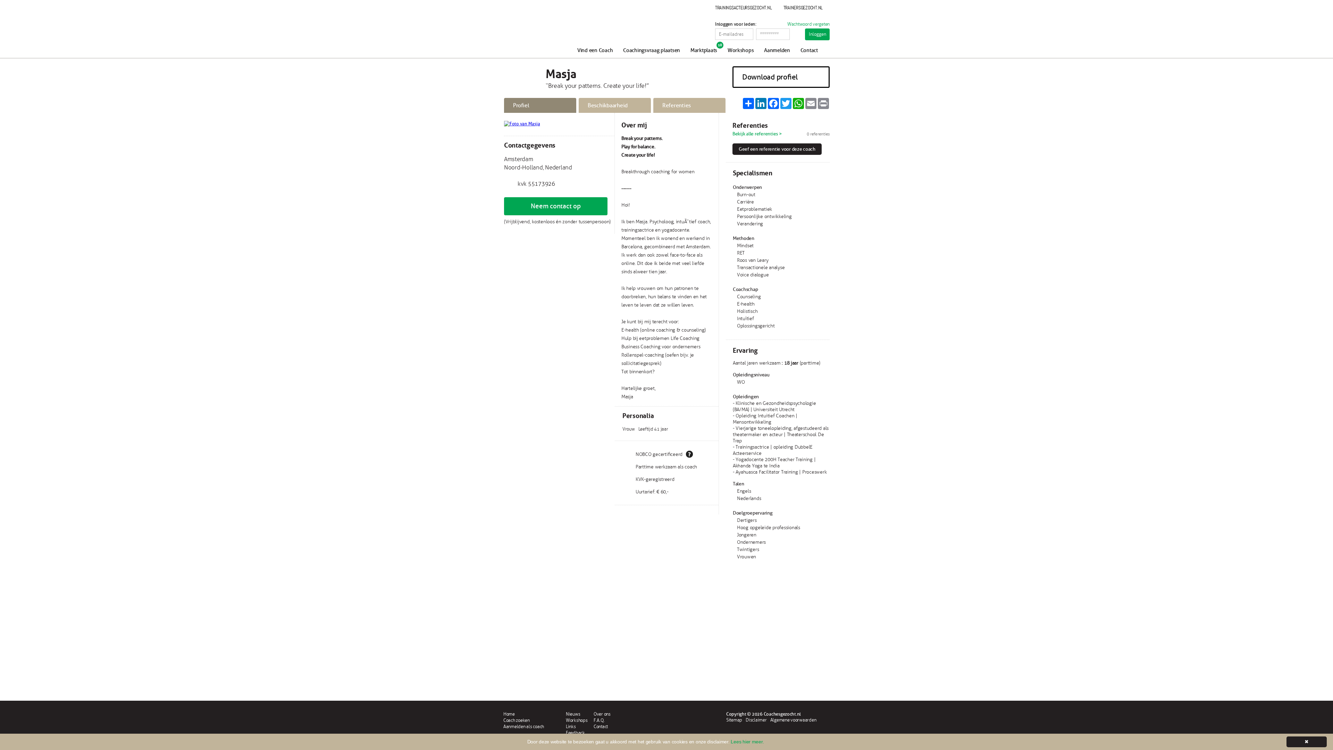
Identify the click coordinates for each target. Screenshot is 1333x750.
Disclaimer (756, 720)
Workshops (741, 50)
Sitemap (734, 720)
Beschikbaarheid (608, 105)
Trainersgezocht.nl (803, 8)
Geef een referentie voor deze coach (777, 149)
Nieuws (573, 714)
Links (571, 727)
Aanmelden (777, 50)
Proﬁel (521, 105)
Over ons (602, 714)
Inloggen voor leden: (735, 24)
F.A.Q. (599, 720)
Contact (809, 50)
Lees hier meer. (747, 741)
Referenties (676, 105)
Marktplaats (703, 50)
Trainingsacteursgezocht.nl (743, 8)
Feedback (575, 733)
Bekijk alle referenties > (757, 134)
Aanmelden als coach (523, 727)
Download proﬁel (770, 77)
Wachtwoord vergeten (808, 24)
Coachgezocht (540, 32)
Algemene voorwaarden (793, 720)
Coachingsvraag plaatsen (651, 50)
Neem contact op (555, 206)
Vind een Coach (595, 50)
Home (509, 714)
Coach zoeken (516, 720)
